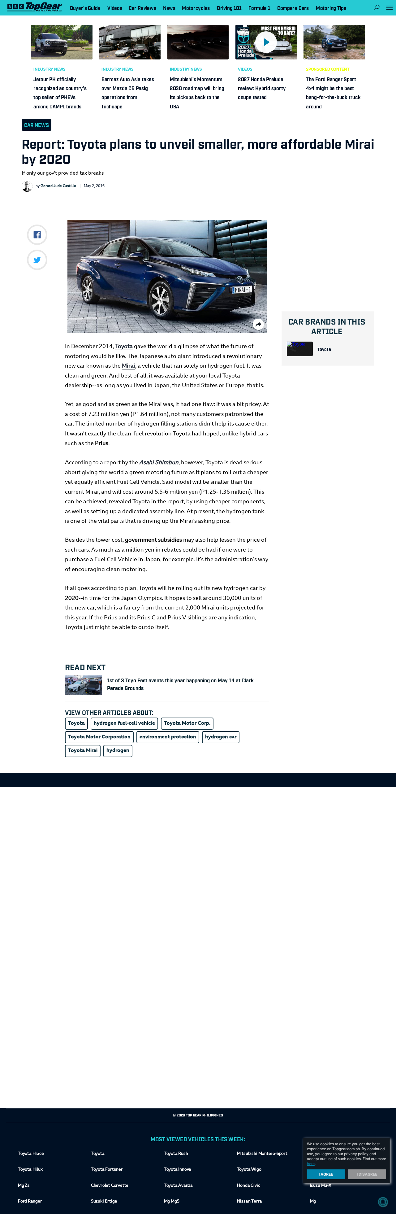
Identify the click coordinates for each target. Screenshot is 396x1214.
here (311, 1163)
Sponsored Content (328, 70)
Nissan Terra (249, 1201)
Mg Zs (24, 1186)
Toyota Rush (176, 1154)
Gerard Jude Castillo (58, 186)
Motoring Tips (331, 8)
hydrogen (117, 750)
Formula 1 (259, 8)
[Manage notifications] (383, 1202)
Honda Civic (248, 1186)
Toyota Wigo (249, 1170)
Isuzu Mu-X (320, 1186)
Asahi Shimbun (159, 463)
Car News (36, 125)
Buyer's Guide (85, 8)
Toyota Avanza (178, 1186)
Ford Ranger (30, 1201)
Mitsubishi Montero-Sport (262, 1154)
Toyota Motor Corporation (99, 737)
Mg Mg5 (171, 1201)
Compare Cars (293, 8)
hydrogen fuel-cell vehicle (124, 723)
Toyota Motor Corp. (187, 723)
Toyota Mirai (82, 750)
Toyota (324, 349)
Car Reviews (142, 8)
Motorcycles (196, 8)
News (169, 8)
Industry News (49, 70)
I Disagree (367, 1174)
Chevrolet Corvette (109, 1186)
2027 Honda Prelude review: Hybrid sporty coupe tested (262, 88)
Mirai (128, 366)
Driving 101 (229, 8)
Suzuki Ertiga (104, 1201)
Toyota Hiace (31, 1154)
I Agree (326, 1174)
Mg (313, 1201)
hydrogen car (220, 737)
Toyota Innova (177, 1170)
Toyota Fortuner (107, 1170)
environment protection (168, 737)
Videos (245, 70)
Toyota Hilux (30, 1170)
